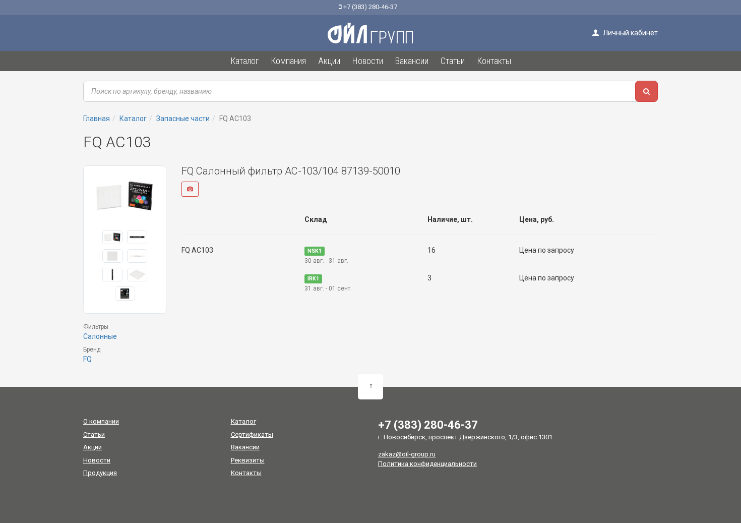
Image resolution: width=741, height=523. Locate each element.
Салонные (100, 336)
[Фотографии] (190, 189)
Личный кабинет (629, 33)
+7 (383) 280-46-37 (369, 7)
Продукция (100, 473)
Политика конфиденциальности (427, 464)
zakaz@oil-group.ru (407, 454)
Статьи (94, 434)
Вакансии (245, 447)
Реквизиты (248, 460)
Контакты (246, 473)
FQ (87, 359)
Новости (96, 460)
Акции (92, 447)
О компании (101, 421)
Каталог (243, 421)
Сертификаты (252, 434)
